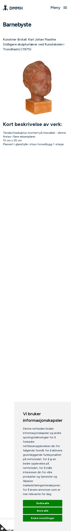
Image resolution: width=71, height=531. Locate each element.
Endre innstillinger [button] (42, 518)
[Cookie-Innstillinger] (3, 527)
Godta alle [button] (42, 503)
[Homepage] (12, 8)
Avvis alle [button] (42, 510)
